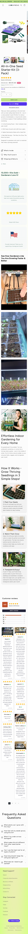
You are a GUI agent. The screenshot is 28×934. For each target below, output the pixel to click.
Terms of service (20, 927)
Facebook (5, 911)
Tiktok (4, 904)
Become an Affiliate (8, 881)
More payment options (14, 107)
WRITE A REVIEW (14, 610)
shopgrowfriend (13, 926)
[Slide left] (1, 60)
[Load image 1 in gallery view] (7, 60)
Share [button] (4, 164)
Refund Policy (6, 888)
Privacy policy (12, 927)
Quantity (3, 91)
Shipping (3, 84)
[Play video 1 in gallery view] (14, 60)
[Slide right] (26, 60)
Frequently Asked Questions (10, 878)
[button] (3, 5)
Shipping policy (18, 930)
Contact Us (6, 891)
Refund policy (11, 930)
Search (5, 875)
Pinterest (5, 914)
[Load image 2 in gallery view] (21, 60)
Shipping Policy (7, 885)
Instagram (5, 901)
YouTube (5, 908)
